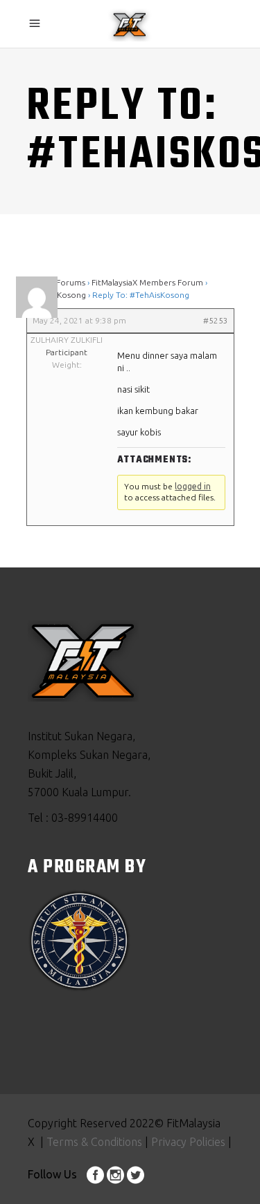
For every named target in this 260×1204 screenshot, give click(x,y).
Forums (70, 282)
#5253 (215, 320)
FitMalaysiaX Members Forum (147, 282)
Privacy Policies (186, 1142)
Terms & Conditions (94, 1142)
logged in (193, 486)
